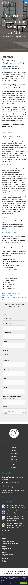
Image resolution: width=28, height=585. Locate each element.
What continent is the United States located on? (12, 397)
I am (4, 314)
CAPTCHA (6, 407)
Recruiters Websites (16, 573)
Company (6, 360)
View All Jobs (6, 497)
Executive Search (7, 132)
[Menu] (26, 2)
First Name (7, 324)
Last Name (7, 332)
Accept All (23, 582)
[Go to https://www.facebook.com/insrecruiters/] (2, 561)
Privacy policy (4, 582)
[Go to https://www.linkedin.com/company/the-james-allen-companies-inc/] (5, 561)
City (5, 341)
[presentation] (15, 411)
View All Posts (6, 530)
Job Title (6, 369)
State (5, 350)
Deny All (13, 582)
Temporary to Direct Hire (9, 232)
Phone (5, 387)
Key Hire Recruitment (8, 165)
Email (5, 378)
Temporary (5, 217)
